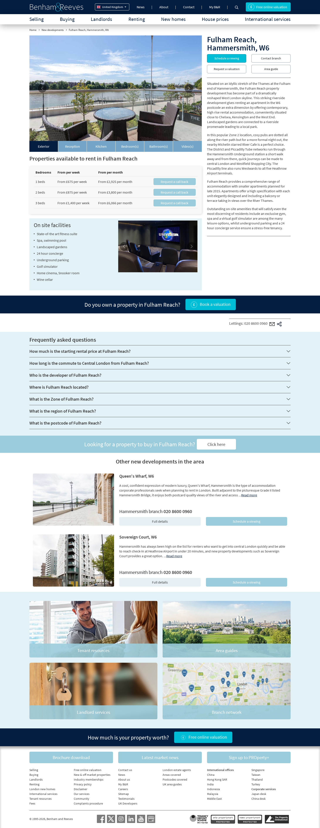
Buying (67, 19)
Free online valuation (271, 7)
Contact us (125, 770)
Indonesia (213, 789)
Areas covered (172, 775)
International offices (220, 770)
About (163, 7)
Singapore (257, 770)
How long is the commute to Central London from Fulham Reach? (89, 363)
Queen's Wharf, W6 (136, 476)
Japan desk (258, 794)
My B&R (214, 7)
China (210, 775)
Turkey (255, 784)
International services (268, 19)
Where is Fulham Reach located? (59, 387)
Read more (249, 495)
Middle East (214, 799)
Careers (123, 789)
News (141, 7)
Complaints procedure (88, 803)
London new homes (42, 789)
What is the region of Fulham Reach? (62, 411)
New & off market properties (92, 775)
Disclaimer (80, 789)
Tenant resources (40, 799)
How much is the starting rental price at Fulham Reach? (80, 351)
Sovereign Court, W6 (138, 537)
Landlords (101, 19)
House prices (215, 19)
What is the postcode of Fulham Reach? (65, 423)
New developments (53, 30)
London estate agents (177, 770)
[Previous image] (42, 88)
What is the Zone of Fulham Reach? (61, 399)
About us (124, 779)
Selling (36, 19)
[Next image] (189, 88)
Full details (160, 521)
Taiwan (255, 775)
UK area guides (172, 784)
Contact (188, 7)
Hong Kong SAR (217, 779)
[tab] (43, 146)
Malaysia (212, 794)
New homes (173, 19)
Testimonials (126, 799)
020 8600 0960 (256, 323)
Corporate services (263, 789)
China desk (258, 799)
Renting (136, 19)
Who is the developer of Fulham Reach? (65, 375)
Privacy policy (83, 784)
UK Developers (127, 803)
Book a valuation (215, 304)
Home (32, 30)
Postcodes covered (175, 779)
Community (81, 799)
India (210, 784)
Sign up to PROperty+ (249, 757)
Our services (81, 794)
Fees (32, 803)
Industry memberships (88, 779)
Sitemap (123, 794)
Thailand (257, 779)
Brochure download (71, 757)
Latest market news (160, 757)
